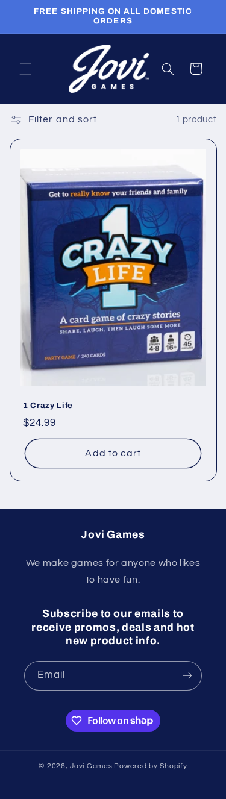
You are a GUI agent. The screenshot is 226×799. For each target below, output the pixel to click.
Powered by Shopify (150, 766)
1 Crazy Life (48, 405)
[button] (25, 69)
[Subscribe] (187, 676)
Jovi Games (91, 766)
